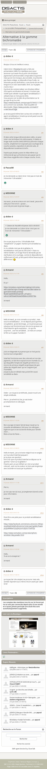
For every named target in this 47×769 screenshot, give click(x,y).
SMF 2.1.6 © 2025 (9, 764)
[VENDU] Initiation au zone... (20, 675)
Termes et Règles (25, 762)
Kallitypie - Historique (17, 667)
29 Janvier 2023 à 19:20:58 (11, 549)
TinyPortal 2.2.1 (30, 764)
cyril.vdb (13, 692)
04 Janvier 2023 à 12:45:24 (11, 220)
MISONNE (10, 193)
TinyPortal (11, 762)
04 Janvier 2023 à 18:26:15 (11, 347)
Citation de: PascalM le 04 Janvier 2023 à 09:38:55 (23, 226)
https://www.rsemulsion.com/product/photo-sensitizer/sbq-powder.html (20, 534)
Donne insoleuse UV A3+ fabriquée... (23, 697)
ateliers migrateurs (17, 700)
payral (36, 675)
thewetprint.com (20, 69)
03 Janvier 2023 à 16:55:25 (11, 60)
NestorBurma (34, 667)
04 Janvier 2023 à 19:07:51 (11, 388)
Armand (9, 270)
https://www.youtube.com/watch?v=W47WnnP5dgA (21, 108)
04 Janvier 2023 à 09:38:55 (11, 171)
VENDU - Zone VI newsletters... (21, 705)
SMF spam (16, 749)
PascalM (10, 167)
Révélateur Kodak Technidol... (21, 720)
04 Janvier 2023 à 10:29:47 (11, 197)
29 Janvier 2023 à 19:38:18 (11, 575)
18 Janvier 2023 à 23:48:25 (11, 448)
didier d (9, 56)
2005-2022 (40, 764)
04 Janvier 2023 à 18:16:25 (11, 315)
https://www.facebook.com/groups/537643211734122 (23, 104)
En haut (5, 593)
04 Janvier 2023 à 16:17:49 (11, 273)
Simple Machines (20, 764)
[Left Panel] (43, 25)
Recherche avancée (23, 744)
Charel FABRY (15, 684)
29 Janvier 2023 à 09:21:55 (11, 513)
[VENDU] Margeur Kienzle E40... (21, 712)
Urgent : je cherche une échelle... (22, 690)
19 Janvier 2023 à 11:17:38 (11, 482)
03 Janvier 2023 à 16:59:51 (11, 132)
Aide (17, 762)
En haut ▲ (35, 762)
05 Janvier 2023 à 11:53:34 (11, 420)
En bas (4, 50)
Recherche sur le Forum (12, 729)
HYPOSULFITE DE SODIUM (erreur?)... (24, 682)
